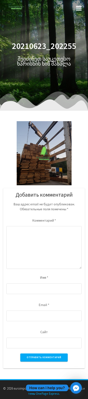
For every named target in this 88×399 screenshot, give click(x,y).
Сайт (44, 332)
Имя (44, 277)
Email (44, 305)
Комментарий (44, 220)
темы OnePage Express (43, 394)
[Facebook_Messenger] (76, 388)
